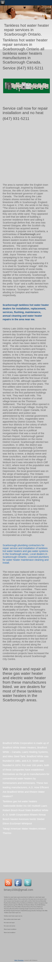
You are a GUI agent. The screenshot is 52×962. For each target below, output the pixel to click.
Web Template (19, 960)
